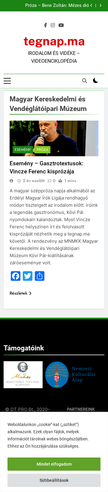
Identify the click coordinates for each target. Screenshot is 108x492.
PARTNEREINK (81, 409)
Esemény (23, 149)
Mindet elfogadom (54, 464)
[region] (54, 452)
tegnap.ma (54, 41)
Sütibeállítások (54, 480)
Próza (42, 149)
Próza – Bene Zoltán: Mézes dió (57, 5)
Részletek (18, 293)
